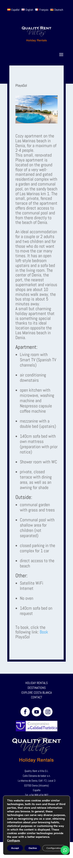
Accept (15, 848)
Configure (13, 840)
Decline (33, 848)
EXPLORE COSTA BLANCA (36, 692)
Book (44, 632)
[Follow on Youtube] (36, 711)
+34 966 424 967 (38, 795)
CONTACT (36, 697)
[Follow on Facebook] (25, 711)
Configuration (54, 848)
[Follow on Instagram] (48, 711)
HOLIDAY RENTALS (36, 683)
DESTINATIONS (37, 688)
